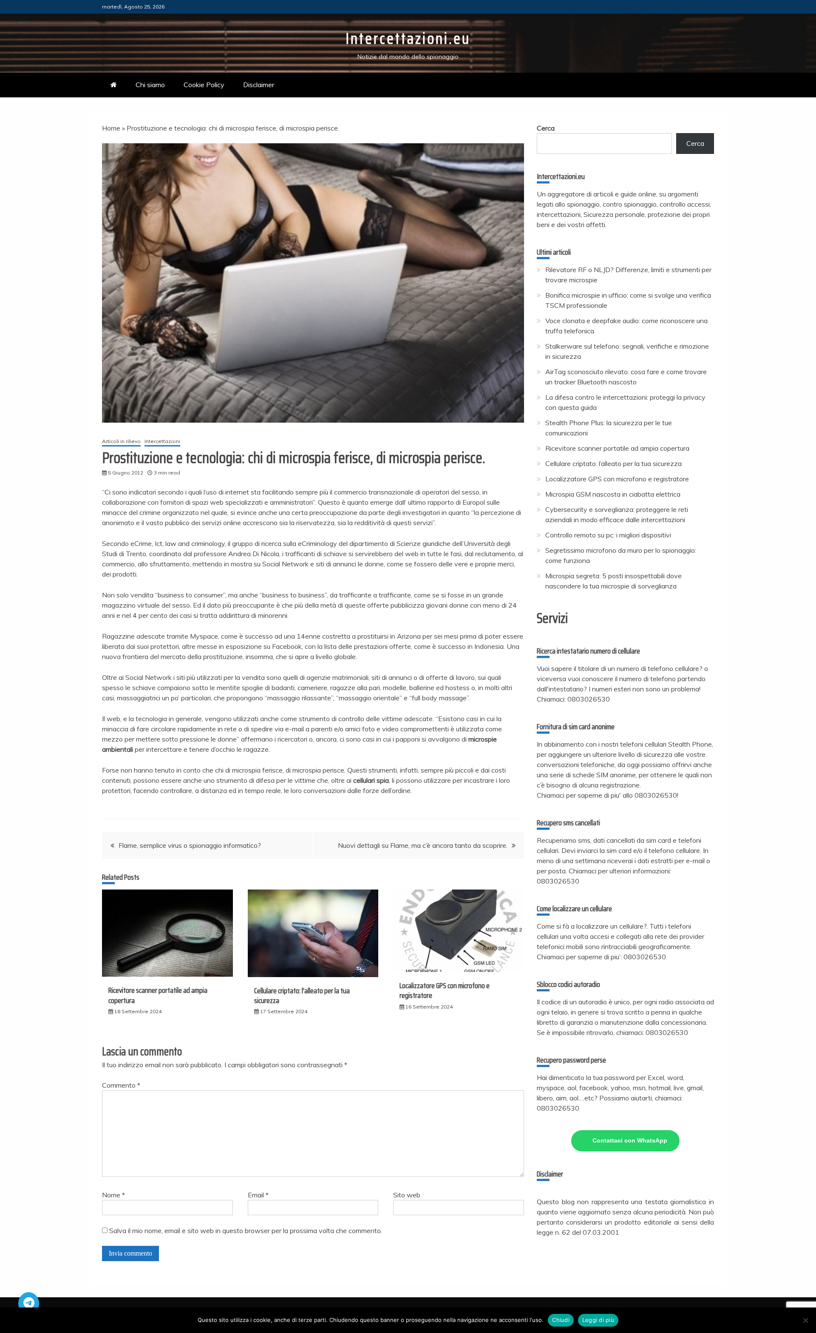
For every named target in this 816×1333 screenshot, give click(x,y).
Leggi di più (598, 1319)
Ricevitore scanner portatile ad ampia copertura (157, 995)
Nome (113, 1195)
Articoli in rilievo (121, 441)
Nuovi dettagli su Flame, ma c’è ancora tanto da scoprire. (422, 845)
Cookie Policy (204, 84)
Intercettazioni (162, 441)
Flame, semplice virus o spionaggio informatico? (190, 845)
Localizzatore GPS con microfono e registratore (445, 990)
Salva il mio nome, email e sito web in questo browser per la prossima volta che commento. (245, 1230)
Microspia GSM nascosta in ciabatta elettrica (612, 494)
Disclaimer (258, 84)
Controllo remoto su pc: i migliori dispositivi (608, 535)
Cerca (546, 128)
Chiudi (561, 1319)
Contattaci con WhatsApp (629, 1140)
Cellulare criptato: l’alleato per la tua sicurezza (302, 995)
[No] (805, 1320)
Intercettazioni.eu (408, 38)
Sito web (406, 1195)
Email (258, 1195)
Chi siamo (150, 84)
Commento (121, 1085)
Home (111, 128)
